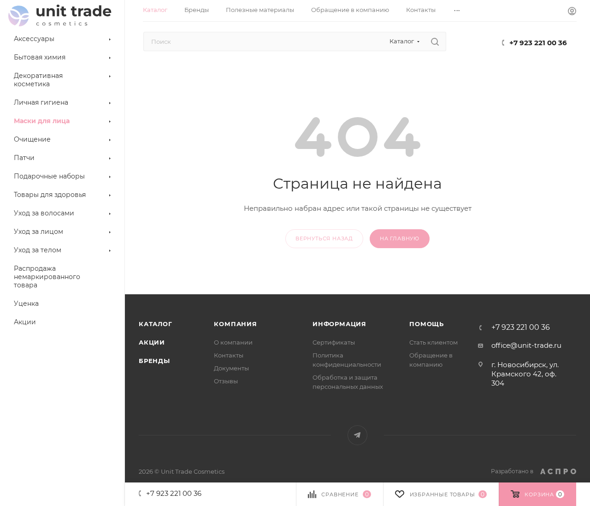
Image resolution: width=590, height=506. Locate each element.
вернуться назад (324, 238)
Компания (235, 323)
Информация (339, 323)
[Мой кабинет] (572, 12)
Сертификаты (334, 342)
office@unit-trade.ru (526, 345)
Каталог (155, 323)
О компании (233, 342)
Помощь (426, 323)
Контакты (228, 355)
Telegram (357, 435)
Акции (152, 342)
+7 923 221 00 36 (538, 42)
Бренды (154, 360)
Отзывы (226, 381)
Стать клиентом (433, 342)
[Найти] (435, 41)
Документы (231, 368)
